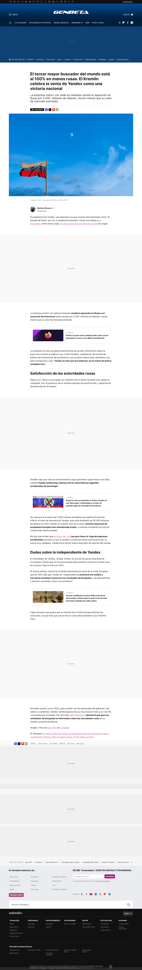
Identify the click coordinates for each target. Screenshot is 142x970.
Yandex (72, 743)
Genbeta (71, 12)
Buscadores (43, 743)
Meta (59, 59)
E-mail (57, 109)
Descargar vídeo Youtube (71, 862)
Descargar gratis (122, 59)
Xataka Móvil (14, 927)
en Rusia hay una (62, 536)
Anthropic (40, 59)
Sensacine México (52, 950)
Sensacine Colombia (49, 954)
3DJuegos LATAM (34, 950)
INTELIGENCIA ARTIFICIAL (40, 23)
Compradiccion (106, 930)
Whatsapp (102, 59)
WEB (87, 23)
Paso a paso (14, 877)
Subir (126, 913)
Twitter (119, 22)
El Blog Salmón (124, 924)
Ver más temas (16, 895)
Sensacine (49, 924)
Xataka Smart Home (16, 933)
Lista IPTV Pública (108, 862)
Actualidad (53, 743)
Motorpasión (86, 924)
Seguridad (34, 881)
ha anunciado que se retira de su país (79, 223)
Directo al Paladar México (70, 951)
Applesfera (13, 930)
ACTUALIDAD (20, 23)
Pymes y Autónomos (123, 928)
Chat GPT (28, 862)
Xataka (12, 924)
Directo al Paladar (70, 924)
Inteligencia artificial (59, 877)
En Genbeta (70, 332)
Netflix (12, 889)
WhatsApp (34, 889)
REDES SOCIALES (61, 23)
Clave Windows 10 (52, 862)
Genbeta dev (57, 881)
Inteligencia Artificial (59, 889)
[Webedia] (16, 913)
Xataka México (15, 950)
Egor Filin (52, 727)
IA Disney (39, 862)
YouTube (67, 59)
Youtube (91, 894)
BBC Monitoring (78, 715)
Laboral (33, 885)
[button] (46, 208)
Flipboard (123, 22)
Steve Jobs (50, 59)
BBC (39, 380)
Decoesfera (104, 927)
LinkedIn (109, 894)
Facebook (127, 22)
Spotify (111, 59)
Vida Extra (31, 927)
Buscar (129, 905)
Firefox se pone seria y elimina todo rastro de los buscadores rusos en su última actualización (87, 336)
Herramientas (14, 881)
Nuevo (126, 14)
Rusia (63, 743)
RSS (100, 894)
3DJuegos (31, 924)
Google (81, 743)
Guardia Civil (78, 59)
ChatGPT (30, 59)
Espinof (48, 927)
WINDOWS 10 (77, 23)
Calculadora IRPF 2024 (91, 862)
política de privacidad (102, 881)
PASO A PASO (98, 23)
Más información (87, 968)
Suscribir (110, 876)
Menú (15, 14)
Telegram (131, 22)
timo (53, 885)
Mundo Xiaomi (14, 936)
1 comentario (38, 110)
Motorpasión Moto (88, 927)
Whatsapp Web (90, 59)
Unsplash (64, 727)
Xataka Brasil (14, 953)
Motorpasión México (86, 951)
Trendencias (105, 924)
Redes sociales (15, 885)
